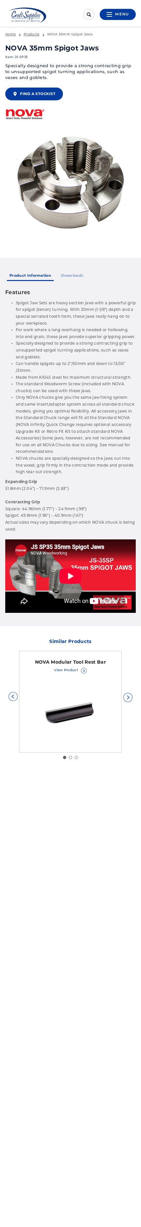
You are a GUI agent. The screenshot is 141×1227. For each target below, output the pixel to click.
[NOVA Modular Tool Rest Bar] (70, 713)
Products (32, 34)
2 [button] (70, 757)
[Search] (88, 14)
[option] (70, 183)
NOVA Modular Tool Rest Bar (70, 662)
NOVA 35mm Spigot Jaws (69, 34)
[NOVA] (25, 114)
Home (10, 34)
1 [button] (64, 757)
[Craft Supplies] (27, 15)
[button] (13, 696)
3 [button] (76, 757)
